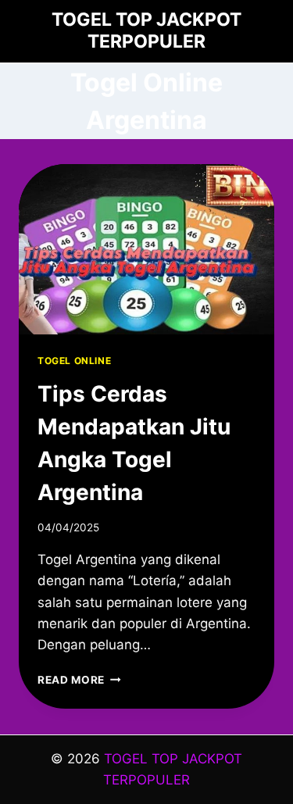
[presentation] (146, 249)
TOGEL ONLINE (74, 360)
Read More (79, 680)
